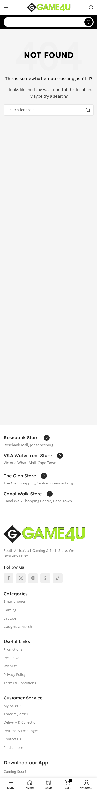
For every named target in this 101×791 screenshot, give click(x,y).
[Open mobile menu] (6, 7)
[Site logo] (49, 6)
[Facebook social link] (8, 578)
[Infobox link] (27, 438)
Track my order (16, 714)
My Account (13, 705)
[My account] (91, 7)
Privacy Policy (14, 674)
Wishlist (10, 666)
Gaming (10, 610)
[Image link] (44, 533)
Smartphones (15, 601)
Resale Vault (14, 657)
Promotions (13, 649)
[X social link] (21, 578)
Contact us (12, 739)
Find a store (13, 747)
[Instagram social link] (33, 578)
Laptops (10, 618)
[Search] (88, 22)
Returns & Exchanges (21, 730)
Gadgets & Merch (18, 626)
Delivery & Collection (21, 722)
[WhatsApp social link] (45, 578)
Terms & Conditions (20, 683)
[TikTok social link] (58, 578)
